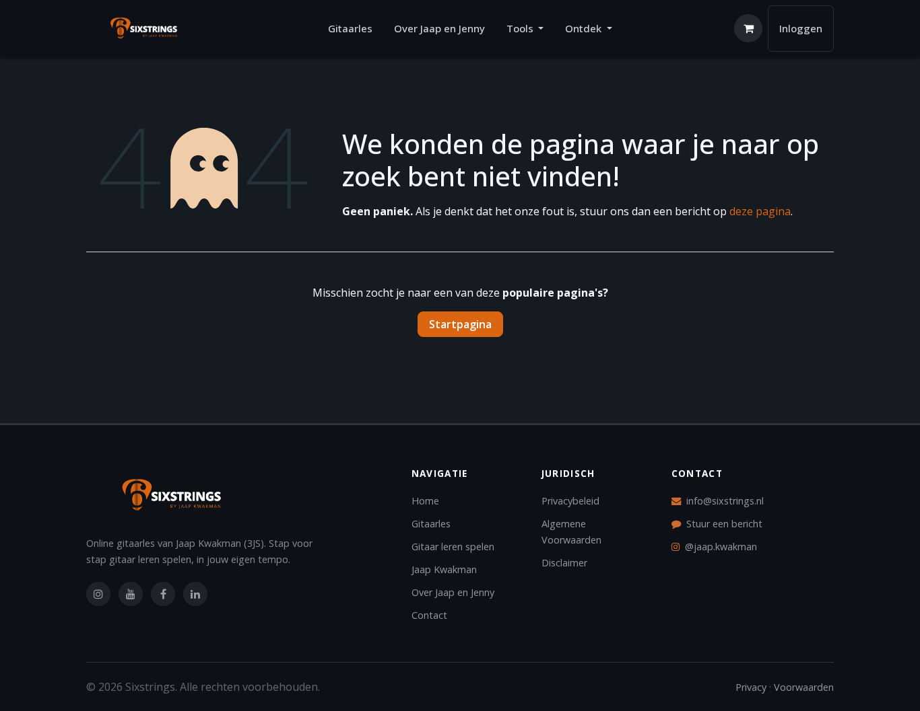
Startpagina (460, 324)
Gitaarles (431, 523)
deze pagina (760, 211)
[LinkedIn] (195, 594)
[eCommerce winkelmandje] (748, 28)
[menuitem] (350, 28)
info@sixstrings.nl (725, 500)
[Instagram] (98, 594)
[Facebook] (163, 594)
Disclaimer (564, 562)
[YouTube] (131, 594)
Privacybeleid (570, 500)
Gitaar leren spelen (453, 546)
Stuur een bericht (724, 523)
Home (425, 500)
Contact (429, 615)
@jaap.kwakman (721, 546)
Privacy (750, 687)
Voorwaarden (804, 687)
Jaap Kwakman (444, 569)
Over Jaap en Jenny (453, 592)
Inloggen (800, 28)
